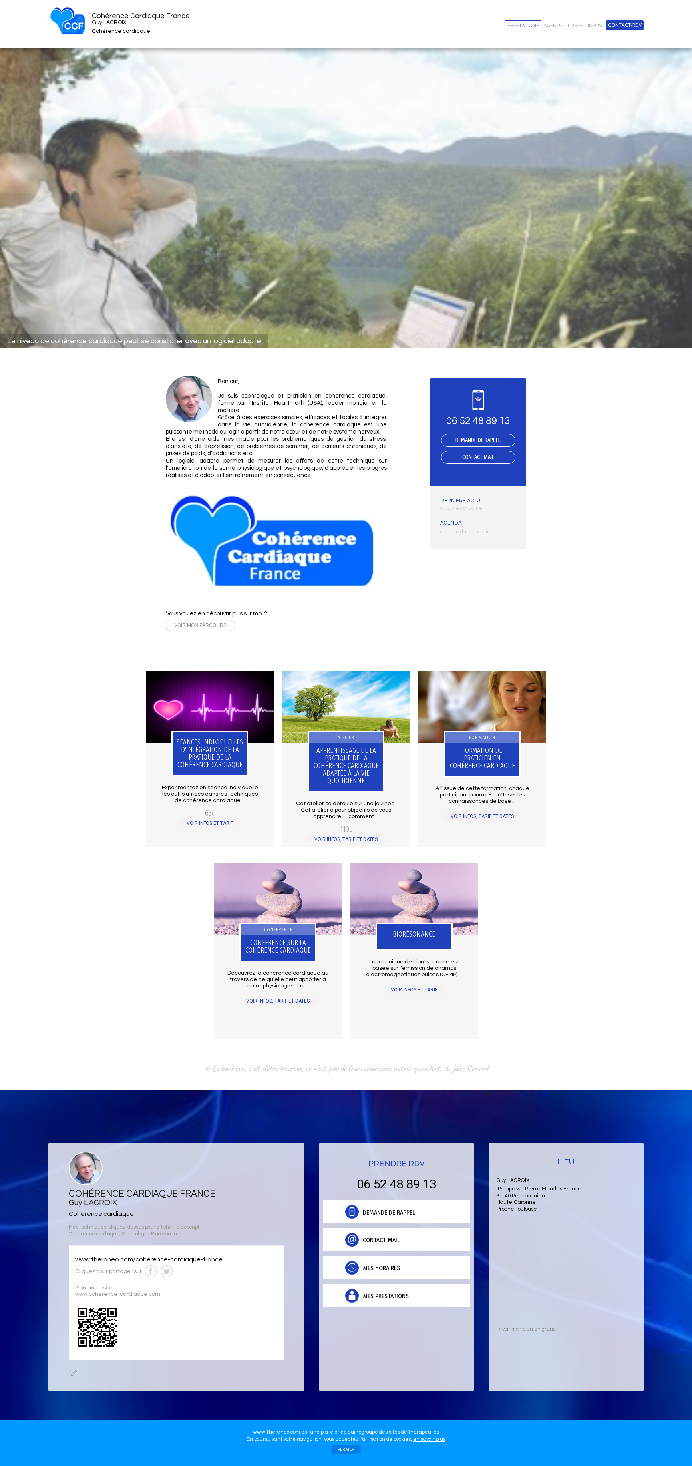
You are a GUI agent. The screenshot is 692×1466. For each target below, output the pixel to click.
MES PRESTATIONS (385, 1296)
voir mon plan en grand (526, 1329)
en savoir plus (429, 1439)
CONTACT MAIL (478, 457)
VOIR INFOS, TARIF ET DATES (346, 839)
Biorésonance (167, 1234)
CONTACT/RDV (625, 25)
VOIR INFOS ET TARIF (210, 823)
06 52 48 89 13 (478, 421)
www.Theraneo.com (276, 1432)
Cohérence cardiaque (94, 1234)
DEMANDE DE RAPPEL (478, 440)
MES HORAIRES (380, 1268)
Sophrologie (135, 1234)
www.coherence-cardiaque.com (117, 1294)
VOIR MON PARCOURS (200, 625)
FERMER (346, 1449)
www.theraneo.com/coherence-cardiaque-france (149, 1259)
